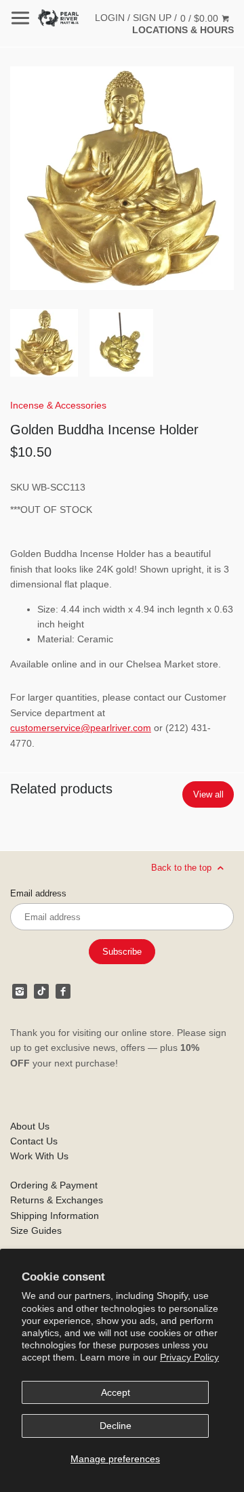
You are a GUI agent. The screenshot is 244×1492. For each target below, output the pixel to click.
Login (110, 17)
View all (208, 794)
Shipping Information (54, 1215)
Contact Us (34, 1141)
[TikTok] (41, 991)
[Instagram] (19, 991)
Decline (115, 1425)
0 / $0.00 (200, 18)
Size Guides (36, 1230)
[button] (122, 178)
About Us (29, 1126)
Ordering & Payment (54, 1185)
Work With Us (39, 1156)
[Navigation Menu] (20, 18)
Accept (115, 1392)
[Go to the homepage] (58, 17)
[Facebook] (63, 991)
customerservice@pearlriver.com (80, 727)
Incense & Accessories (58, 405)
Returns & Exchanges (56, 1200)
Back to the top (182, 868)
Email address (38, 893)
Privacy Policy (189, 1357)
